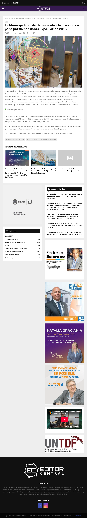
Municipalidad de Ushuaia (48, 139)
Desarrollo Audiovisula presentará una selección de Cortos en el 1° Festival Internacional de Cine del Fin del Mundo (16, 173)
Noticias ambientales (12, 255)
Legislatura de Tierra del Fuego (16, 248)
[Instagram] (46, 505)
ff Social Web (76, 516)
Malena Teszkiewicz (33, 139)
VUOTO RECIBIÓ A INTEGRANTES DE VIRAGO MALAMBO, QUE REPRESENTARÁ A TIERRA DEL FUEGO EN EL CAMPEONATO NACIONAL (63, 216)
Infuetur (7, 245)
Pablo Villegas (10, 258)
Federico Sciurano (11, 239)
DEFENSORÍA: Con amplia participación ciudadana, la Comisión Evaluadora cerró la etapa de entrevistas (64, 196)
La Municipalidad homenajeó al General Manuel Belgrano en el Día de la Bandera (43, 171)
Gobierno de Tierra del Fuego (15, 242)
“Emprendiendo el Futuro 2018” (15, 139)
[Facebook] (40, 505)
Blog (6, 21)
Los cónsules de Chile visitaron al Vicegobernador (69, 170)
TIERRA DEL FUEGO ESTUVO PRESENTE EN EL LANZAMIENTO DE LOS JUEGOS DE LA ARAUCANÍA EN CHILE (64, 225)
